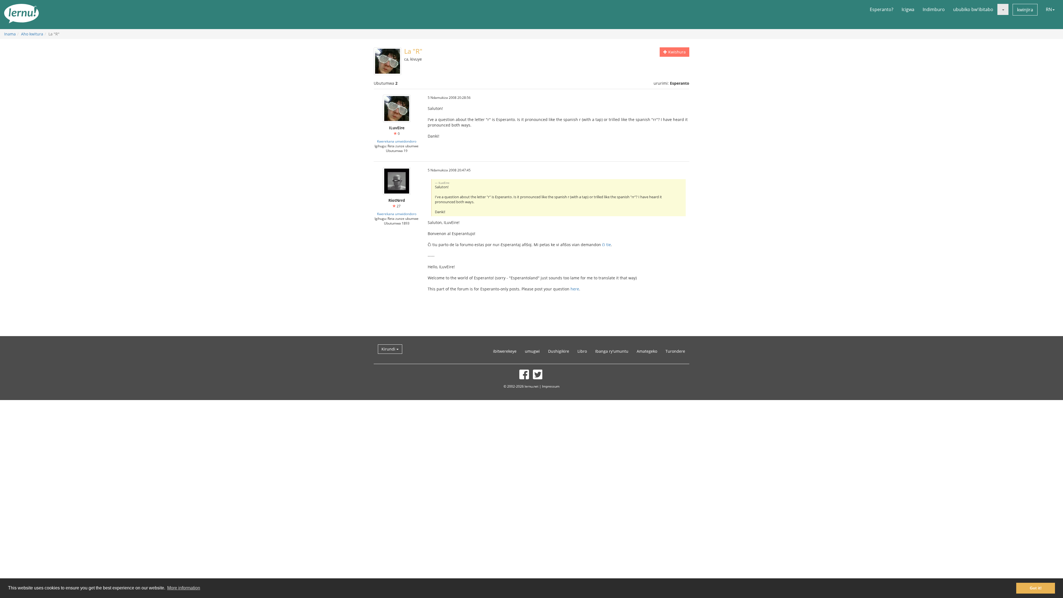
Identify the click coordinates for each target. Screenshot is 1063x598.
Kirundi (388, 349)
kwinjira (1025, 10)
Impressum (550, 386)
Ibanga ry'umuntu (611, 351)
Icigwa (908, 9)
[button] (1002, 9)
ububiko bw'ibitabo (973, 9)
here (575, 289)
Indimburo (934, 9)
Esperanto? (881, 9)
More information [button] (183, 588)
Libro (582, 351)
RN (1049, 9)
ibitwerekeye (505, 351)
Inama (10, 34)
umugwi (532, 351)
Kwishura (676, 52)
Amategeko (647, 351)
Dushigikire (558, 351)
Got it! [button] (1036, 588)
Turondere (675, 351)
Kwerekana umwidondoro (396, 141)
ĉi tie (606, 244)
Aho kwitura (32, 34)
